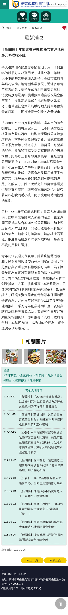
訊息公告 (22, 28)
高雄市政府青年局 (31, 4)
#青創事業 (34, 380)
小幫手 (34, 18)
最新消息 (37, 28)
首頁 (9, 28)
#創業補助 (25, 375)
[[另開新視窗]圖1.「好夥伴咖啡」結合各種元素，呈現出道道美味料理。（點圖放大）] (12, 356)
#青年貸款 (10, 375)
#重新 (7, 380)
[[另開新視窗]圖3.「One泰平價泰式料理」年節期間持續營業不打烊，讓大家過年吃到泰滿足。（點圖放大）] (56, 356)
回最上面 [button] (55, 560)
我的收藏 (22, 18)
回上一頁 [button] (32, 560)
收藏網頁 (64, 28)
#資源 (49, 375)
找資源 (45, 18)
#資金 (58, 375)
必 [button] (4, 4)
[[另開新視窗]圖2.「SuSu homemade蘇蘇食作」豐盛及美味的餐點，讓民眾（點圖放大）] (34, 356)
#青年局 (39, 375)
